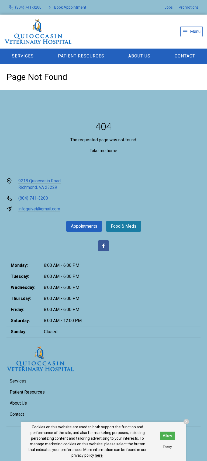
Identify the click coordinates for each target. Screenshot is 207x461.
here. (99, 455)
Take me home (103, 150)
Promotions (189, 7)
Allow (167, 435)
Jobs (168, 7)
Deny (167, 447)
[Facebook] (103, 245)
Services (23, 56)
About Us (139, 56)
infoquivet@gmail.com (39, 208)
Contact (17, 414)
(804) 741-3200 (33, 198)
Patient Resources (81, 56)
